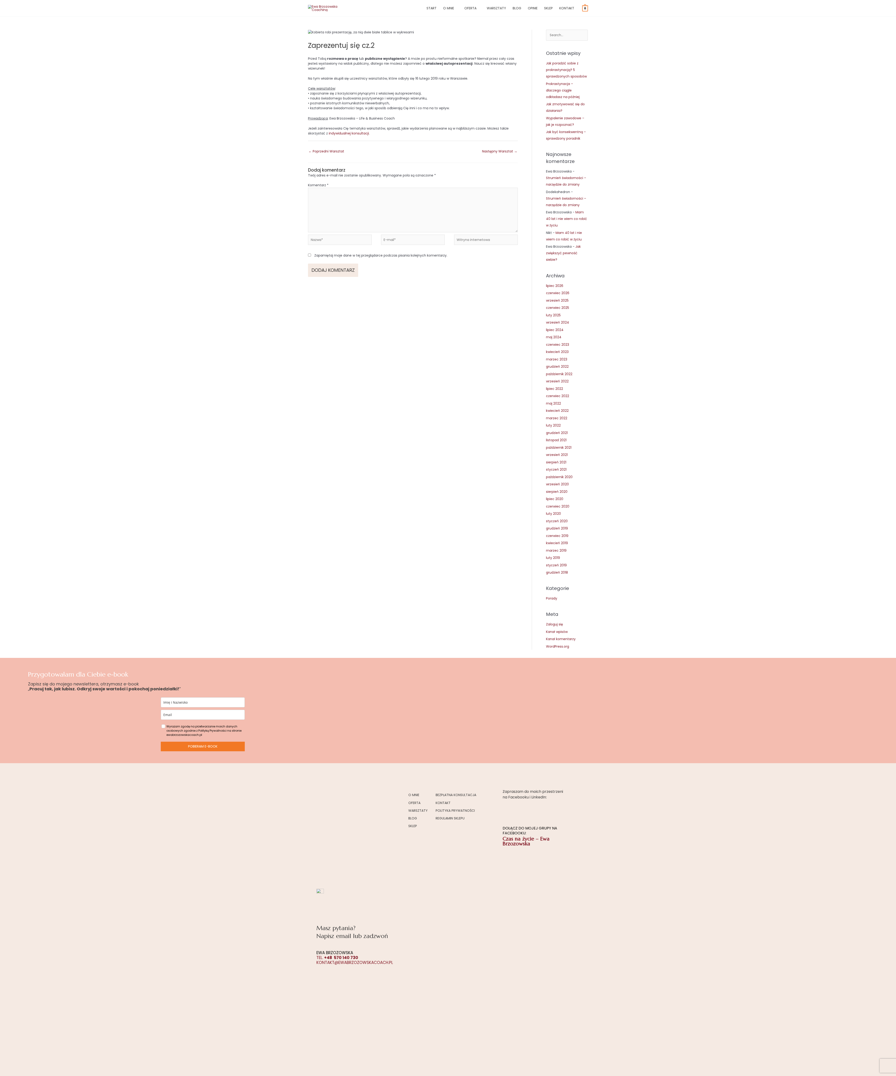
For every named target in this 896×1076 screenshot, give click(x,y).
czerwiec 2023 (557, 344)
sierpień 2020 (556, 491)
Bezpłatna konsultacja (456, 795)
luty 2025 (553, 315)
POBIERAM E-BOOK (202, 746)
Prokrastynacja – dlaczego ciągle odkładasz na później (563, 90)
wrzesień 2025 (557, 300)
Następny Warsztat (499, 151)
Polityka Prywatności (455, 810)
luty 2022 (553, 425)
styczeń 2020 (557, 521)
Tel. (337, 957)
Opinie (533, 8)
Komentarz (318, 185)
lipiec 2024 (555, 330)
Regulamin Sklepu (450, 818)
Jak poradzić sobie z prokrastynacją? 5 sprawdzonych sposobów (566, 70)
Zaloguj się (554, 624)
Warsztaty (496, 8)
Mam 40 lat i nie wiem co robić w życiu (566, 219)
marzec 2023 (556, 359)
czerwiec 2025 (557, 307)
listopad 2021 (556, 440)
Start (432, 8)
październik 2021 (558, 447)
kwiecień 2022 (557, 410)
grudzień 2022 (557, 366)
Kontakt (566, 8)
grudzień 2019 (557, 528)
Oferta (470, 8)
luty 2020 (553, 513)
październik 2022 (559, 374)
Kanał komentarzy (561, 639)
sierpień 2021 (556, 462)
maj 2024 (553, 337)
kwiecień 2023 (557, 351)
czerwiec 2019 (557, 535)
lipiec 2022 (554, 388)
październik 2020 (559, 477)
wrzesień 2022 (557, 381)
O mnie (448, 8)
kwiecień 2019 (557, 543)
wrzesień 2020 (557, 484)
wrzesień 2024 (557, 322)
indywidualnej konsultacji (349, 133)
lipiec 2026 (554, 285)
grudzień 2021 (557, 432)
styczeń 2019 (556, 565)
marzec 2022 (556, 418)
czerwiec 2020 (557, 506)
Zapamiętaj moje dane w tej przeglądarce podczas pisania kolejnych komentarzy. (380, 255)
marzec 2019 (556, 550)
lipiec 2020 (554, 499)
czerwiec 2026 (557, 293)
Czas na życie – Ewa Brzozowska (526, 841)
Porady (551, 598)
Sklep (548, 8)
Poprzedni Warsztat (326, 151)
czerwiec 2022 (557, 396)
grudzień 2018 (557, 572)
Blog (517, 8)
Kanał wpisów (557, 631)
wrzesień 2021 (557, 454)
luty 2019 (553, 557)
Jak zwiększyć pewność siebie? (563, 253)
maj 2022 (553, 403)
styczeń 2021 (556, 469)
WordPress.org (557, 646)
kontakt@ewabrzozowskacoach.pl (354, 962)
